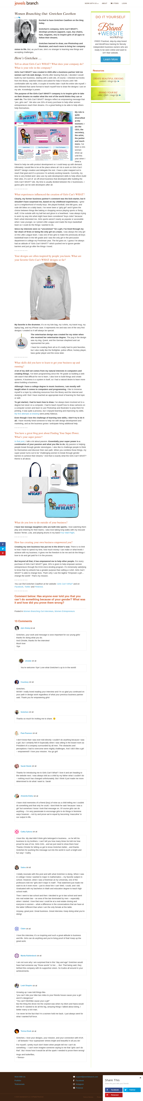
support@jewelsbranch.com (87, 1077)
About (104, 3)
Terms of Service (88, 1097)
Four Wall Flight (67, 533)
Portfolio (18, 1081)
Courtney (25, 682)
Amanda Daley (27, 796)
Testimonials (19, 1084)
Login (124, 3)
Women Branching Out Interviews (38, 611)
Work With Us (91, 3)
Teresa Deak (26, 1031)
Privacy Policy (101, 1097)
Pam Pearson (26, 733)
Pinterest (39, 587)
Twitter (27, 587)
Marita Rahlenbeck (28, 956)
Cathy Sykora (26, 832)
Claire (23, 929)
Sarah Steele (26, 766)
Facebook (19, 587)
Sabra (23, 867)
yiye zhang (25, 628)
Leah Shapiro (26, 985)
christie (28, 661)
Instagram (79, 1084)
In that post (19, 441)
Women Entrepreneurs (65, 611)
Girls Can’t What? (65, 584)
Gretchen (24, 712)
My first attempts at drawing (27, 414)
